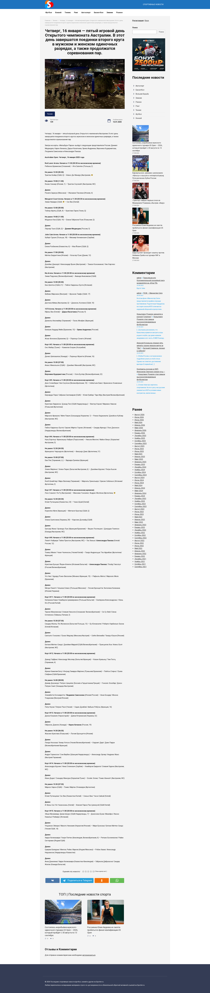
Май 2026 (138, 422)
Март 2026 (139, 428)
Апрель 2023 (140, 520)
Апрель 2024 (140, 488)
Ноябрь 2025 (140, 438)
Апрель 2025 (140, 457)
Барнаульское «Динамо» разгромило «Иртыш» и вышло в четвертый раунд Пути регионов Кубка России (148, 175)
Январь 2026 (140, 433)
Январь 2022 (140, 556)
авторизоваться (88, 955)
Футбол (48, 12)
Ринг (76, 12)
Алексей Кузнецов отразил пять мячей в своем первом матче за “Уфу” (150, 345)
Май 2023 (138, 517)
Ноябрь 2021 (140, 561)
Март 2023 (139, 522)
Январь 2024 (140, 496)
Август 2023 (139, 509)
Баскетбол (98, 12)
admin (139, 278)
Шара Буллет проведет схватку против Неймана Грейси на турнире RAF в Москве (148, 255)
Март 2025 (139, 459)
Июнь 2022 (139, 546)
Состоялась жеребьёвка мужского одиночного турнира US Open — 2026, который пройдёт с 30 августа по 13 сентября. (61, 931)
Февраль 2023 (140, 525)
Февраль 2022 (140, 554)
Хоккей (58, 12)
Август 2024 (139, 478)
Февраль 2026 (140, 430)
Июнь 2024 (139, 483)
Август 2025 (139, 446)
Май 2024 (138, 485)
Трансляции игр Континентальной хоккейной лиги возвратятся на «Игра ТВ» (150, 280)
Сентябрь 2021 (141, 567)
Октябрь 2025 (140, 441)
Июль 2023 (139, 512)
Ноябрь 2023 (140, 501)
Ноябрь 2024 (140, 470)
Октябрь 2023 (140, 504)
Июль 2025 (139, 449)
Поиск (135, 28)
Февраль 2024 (140, 493)
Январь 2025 (140, 464)
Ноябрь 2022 (140, 533)
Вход (147, 21)
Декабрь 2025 (140, 436)
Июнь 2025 (139, 451)
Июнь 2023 (139, 514)
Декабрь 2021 (140, 559)
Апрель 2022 (140, 551)
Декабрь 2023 (140, 499)
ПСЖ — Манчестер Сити (152, 293)
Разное (119, 12)
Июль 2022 (139, 543)
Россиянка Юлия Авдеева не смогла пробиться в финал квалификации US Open (104, 930)
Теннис (68, 12)
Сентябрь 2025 (141, 443)
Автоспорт (86, 12)
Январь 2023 (140, 527)
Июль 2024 (139, 480)
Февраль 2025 (140, 462)
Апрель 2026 (140, 425)
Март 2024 (139, 491)
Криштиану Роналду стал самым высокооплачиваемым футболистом (151, 377)
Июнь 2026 (139, 420)
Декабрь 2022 (140, 530)
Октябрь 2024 (140, 472)
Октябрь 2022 (140, 535)
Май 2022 (138, 548)
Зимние (110, 12)
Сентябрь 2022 (141, 538)
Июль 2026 (139, 417)
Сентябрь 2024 (141, 475)
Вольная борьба (142, 94)
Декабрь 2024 (140, 467)
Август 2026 (139, 415)
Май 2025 (138, 454)
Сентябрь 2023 (141, 506)
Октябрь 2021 (140, 564)
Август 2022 (139, 541)
